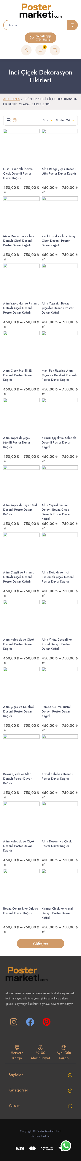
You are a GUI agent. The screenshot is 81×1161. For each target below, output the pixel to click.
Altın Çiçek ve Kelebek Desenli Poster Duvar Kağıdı (18, 711)
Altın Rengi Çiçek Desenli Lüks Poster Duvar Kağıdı (59, 171)
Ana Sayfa (11, 99)
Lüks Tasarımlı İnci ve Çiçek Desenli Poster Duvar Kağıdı (18, 173)
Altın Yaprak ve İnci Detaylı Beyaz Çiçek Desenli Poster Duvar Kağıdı (56, 512)
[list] (9, 120)
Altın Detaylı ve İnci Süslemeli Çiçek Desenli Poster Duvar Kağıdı (58, 577)
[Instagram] (13, 1022)
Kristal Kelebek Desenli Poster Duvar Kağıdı (57, 776)
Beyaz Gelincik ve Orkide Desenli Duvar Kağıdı (20, 910)
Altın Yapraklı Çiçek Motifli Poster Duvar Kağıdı (16, 442)
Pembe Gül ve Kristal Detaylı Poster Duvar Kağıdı (56, 711)
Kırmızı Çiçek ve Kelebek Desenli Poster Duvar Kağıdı (59, 442)
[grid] (15, 120)
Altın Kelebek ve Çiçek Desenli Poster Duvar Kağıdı (18, 644)
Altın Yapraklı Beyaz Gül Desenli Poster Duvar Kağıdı (20, 509)
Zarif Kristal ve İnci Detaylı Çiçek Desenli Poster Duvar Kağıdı (59, 240)
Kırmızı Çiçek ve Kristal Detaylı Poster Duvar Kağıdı (57, 913)
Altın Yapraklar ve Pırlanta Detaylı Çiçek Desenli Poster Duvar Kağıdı (21, 308)
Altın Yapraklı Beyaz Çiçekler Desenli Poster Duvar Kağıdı (57, 308)
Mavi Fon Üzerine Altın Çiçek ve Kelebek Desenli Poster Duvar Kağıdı (59, 375)
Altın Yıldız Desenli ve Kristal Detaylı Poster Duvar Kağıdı (57, 644)
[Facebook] (30, 1022)
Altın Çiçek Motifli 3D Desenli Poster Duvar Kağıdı (17, 375)
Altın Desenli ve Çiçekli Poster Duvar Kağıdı (57, 843)
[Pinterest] (46, 1022)
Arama (72, 25)
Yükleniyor (40, 943)
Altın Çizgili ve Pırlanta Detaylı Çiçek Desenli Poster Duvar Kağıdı (18, 577)
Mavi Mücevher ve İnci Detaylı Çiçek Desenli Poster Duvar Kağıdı (18, 240)
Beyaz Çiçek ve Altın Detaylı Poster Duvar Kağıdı (17, 778)
